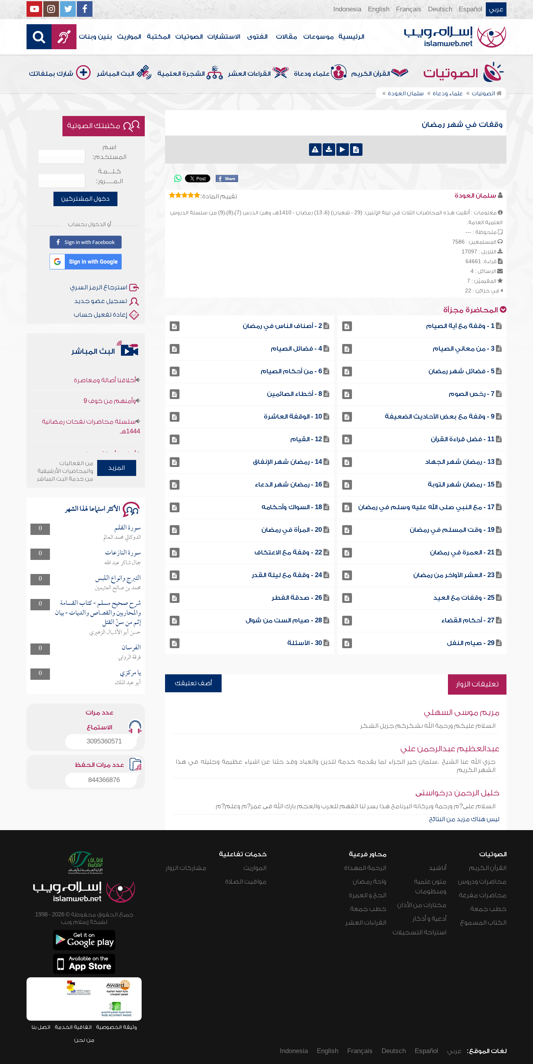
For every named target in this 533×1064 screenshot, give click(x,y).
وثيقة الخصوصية (116, 1027)
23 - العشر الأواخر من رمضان (453, 575)
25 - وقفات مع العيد (463, 597)
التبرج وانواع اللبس (118, 578)
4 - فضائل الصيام (296, 348)
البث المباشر (115, 73)
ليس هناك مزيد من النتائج (464, 819)
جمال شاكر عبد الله (123, 563)
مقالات (286, 36)
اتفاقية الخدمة (73, 1027)
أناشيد (437, 868)
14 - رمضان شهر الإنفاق (287, 461)
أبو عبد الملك (128, 683)
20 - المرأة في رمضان (291, 529)
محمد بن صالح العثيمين (118, 588)
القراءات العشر (249, 73)
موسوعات (318, 36)
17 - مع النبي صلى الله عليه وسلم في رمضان (426, 507)
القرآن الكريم (370, 73)
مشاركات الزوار (185, 868)
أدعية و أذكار (429, 918)
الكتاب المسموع (483, 922)
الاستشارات (223, 36)
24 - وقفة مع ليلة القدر (287, 575)
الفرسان (131, 648)
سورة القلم (127, 528)
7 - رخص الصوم (471, 393)
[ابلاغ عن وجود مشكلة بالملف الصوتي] (315, 149)
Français (408, 9)
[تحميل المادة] (329, 149)
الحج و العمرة (367, 895)
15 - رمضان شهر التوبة (461, 484)
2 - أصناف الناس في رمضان (282, 326)
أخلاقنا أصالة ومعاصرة (105, 367)
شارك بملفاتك (51, 73)
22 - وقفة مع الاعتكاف (288, 552)
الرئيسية (351, 36)
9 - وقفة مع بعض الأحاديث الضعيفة (439, 416)
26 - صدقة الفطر (297, 597)
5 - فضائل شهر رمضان (461, 371)
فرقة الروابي (129, 657)
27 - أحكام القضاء (467, 620)
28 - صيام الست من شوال (283, 620)
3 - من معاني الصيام (463, 348)
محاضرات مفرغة (482, 895)
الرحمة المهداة (365, 868)
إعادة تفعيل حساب (100, 314)
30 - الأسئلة (304, 643)
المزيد (116, 467)
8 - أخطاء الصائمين (294, 393)
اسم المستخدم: (109, 152)
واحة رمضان (369, 881)
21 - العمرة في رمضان (462, 552)
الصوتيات (189, 36)
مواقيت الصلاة (245, 881)
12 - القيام (306, 439)
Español (470, 9)
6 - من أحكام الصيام (291, 371)
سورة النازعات (123, 553)
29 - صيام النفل (470, 643)
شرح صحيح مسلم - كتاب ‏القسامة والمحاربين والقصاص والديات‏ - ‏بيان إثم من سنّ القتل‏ (98, 613)
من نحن (84, 1040)
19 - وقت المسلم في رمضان (452, 529)
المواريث (129, 36)
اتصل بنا (40, 1027)
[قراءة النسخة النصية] (356, 149)
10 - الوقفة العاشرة (293, 416)
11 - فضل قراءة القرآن (462, 439)
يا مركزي (130, 673)
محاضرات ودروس (482, 881)
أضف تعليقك (193, 683)
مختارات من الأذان (421, 905)
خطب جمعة (488, 909)
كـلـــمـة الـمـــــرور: (109, 176)
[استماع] (342, 149)
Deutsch (440, 9)
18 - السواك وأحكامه (291, 507)
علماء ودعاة (312, 73)
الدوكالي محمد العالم (122, 537)
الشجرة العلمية (180, 73)
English (378, 9)
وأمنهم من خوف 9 (110, 387)
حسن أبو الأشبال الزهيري (115, 632)
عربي (496, 9)
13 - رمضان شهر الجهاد (459, 461)
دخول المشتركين (85, 198)
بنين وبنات (95, 36)
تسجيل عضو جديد (100, 301)
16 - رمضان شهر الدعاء (288, 484)
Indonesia (347, 9)
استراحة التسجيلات (419, 932)
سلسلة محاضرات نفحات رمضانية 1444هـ (91, 413)
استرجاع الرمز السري (98, 287)
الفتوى (257, 36)
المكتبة (158, 36)
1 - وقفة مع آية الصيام (460, 326)
